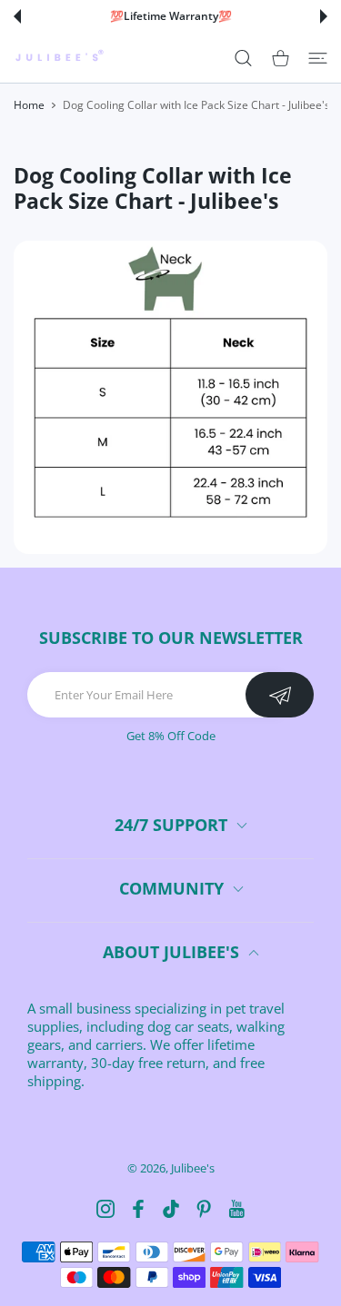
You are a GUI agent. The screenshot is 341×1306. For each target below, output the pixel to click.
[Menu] (317, 57)
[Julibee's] (59, 57)
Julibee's (193, 1168)
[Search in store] (243, 57)
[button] (17, 16)
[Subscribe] (280, 694)
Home (29, 105)
